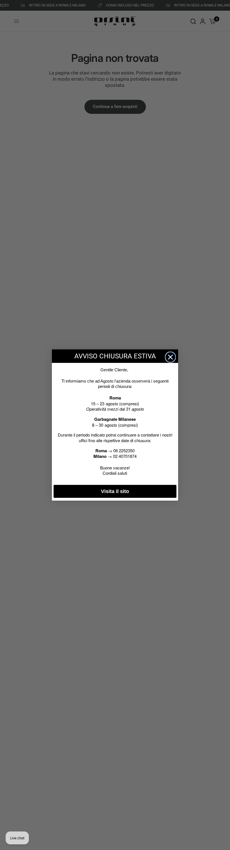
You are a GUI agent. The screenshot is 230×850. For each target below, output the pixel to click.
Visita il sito (115, 491)
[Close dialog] (170, 357)
